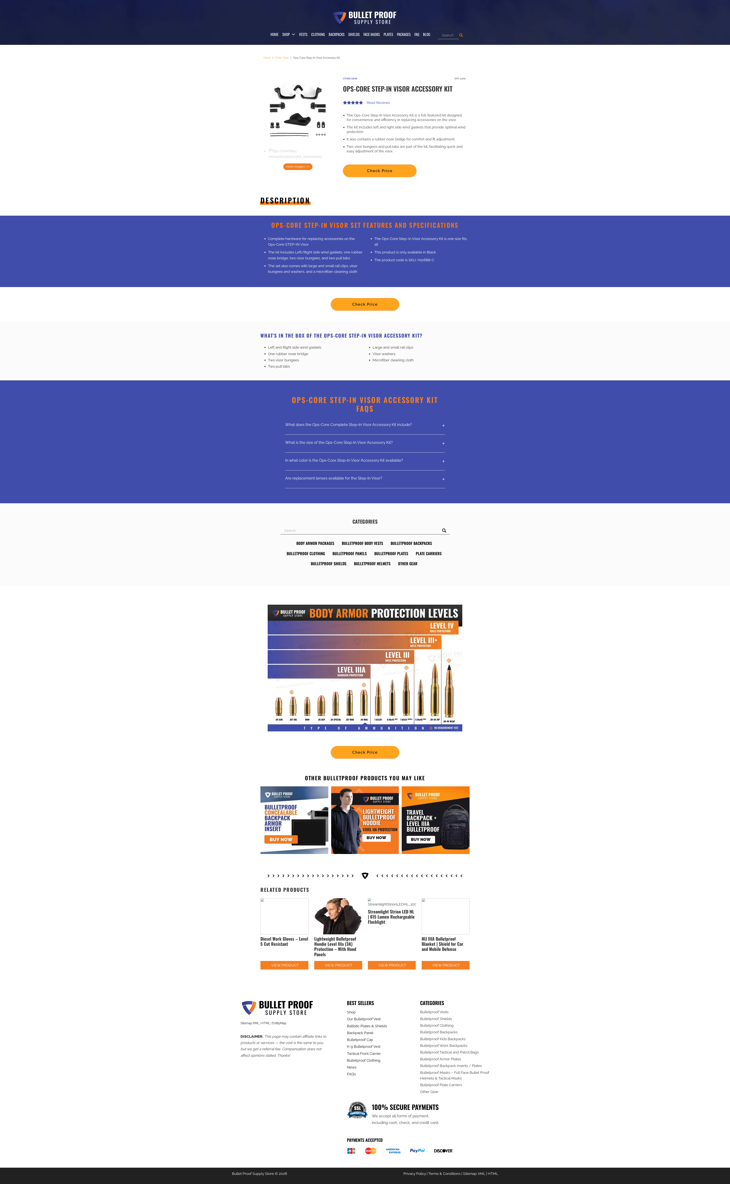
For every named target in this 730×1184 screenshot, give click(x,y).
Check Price (380, 171)
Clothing (318, 34)
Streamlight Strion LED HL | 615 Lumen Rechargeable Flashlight (391, 916)
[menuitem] (367, 1012)
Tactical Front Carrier (364, 1053)
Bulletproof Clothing (363, 1060)
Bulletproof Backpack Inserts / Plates (451, 1066)
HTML (265, 1023)
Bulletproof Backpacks (439, 1032)
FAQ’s (351, 1074)
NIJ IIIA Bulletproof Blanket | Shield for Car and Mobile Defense (442, 943)
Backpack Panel (360, 1033)
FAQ (416, 34)
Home (275, 34)
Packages (404, 34)
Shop (286, 34)
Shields (354, 34)
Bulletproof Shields (436, 1019)
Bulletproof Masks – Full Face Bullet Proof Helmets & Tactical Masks (454, 1075)
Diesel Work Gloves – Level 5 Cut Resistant (284, 941)
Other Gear (282, 57)
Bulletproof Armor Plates (440, 1059)
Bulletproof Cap (360, 1040)
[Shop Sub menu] (293, 34)
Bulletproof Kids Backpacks (443, 1039)
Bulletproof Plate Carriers (441, 1085)
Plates (388, 34)
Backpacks (336, 34)
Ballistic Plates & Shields (367, 1026)
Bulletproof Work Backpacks (443, 1045)
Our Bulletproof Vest (364, 1019)
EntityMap (279, 1023)
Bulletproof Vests (434, 1012)
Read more (275, 965)
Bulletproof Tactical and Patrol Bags (449, 1052)
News (351, 1067)
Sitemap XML (249, 1023)
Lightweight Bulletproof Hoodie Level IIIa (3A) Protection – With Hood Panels (335, 946)
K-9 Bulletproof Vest (363, 1046)
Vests (303, 34)
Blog (426, 34)
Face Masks (371, 34)
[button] (326, 82)
